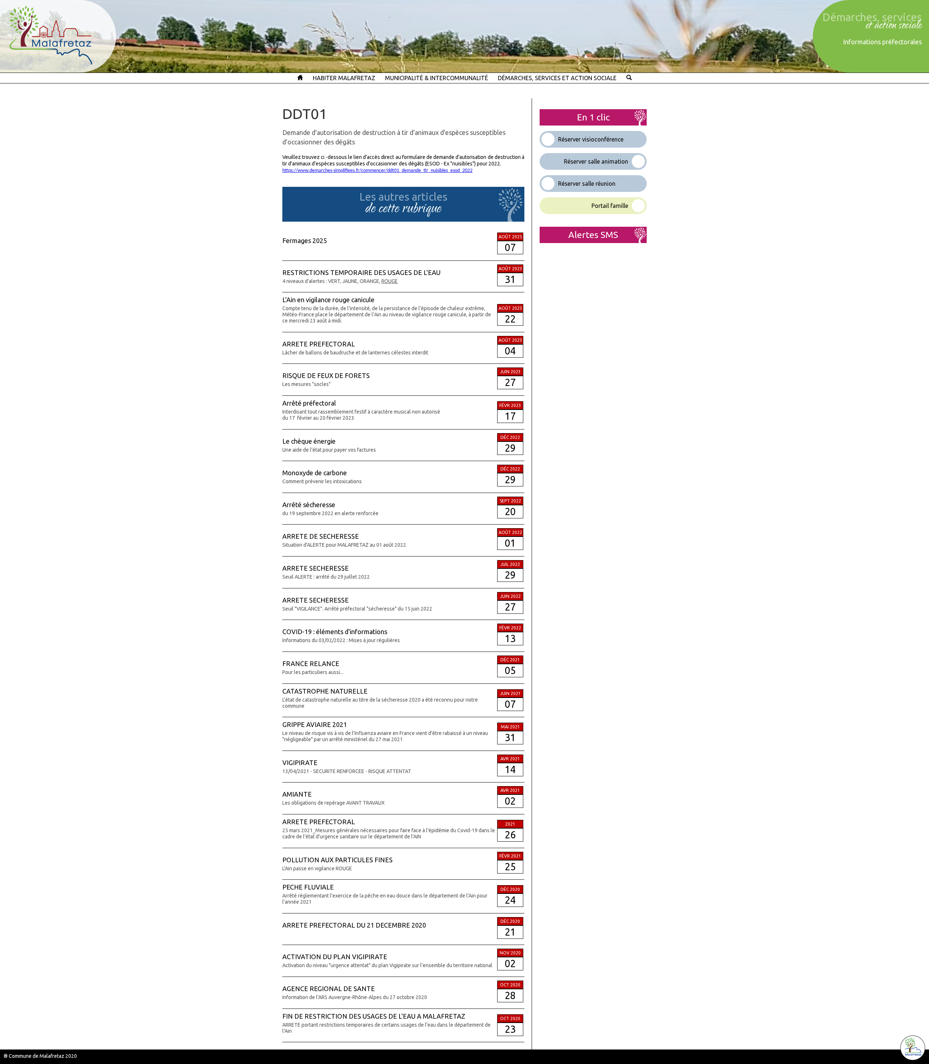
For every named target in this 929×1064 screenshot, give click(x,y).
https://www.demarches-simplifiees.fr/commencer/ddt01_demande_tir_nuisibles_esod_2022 (377, 170)
